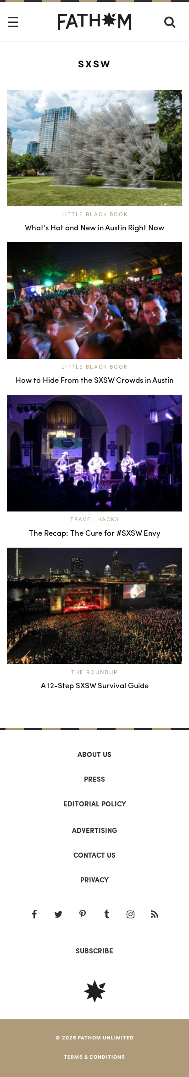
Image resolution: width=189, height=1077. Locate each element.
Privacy (94, 880)
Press (94, 779)
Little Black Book (94, 214)
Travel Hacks (94, 519)
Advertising (94, 830)
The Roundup (94, 672)
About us (94, 754)
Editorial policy (94, 804)
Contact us (94, 855)
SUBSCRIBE (94, 951)
